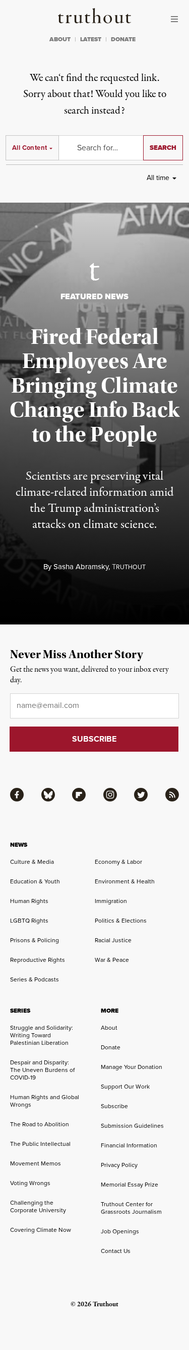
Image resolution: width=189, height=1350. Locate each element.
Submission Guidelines (132, 1125)
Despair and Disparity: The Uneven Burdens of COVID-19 (42, 1070)
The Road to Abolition (39, 1124)
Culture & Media (32, 861)
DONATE (123, 39)
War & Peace (112, 959)
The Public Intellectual (40, 1143)
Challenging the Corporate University (38, 1206)
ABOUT (60, 39)
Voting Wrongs (30, 1183)
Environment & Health (125, 881)
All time (158, 177)
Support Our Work (125, 1086)
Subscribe (114, 1106)
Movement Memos (35, 1163)
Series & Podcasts (34, 979)
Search (163, 147)
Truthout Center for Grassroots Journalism (131, 1208)
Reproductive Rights (37, 959)
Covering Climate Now (40, 1229)
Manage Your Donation (131, 1066)
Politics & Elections (121, 920)
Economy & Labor (118, 861)
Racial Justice (113, 940)
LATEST (90, 39)
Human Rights (29, 901)
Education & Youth (35, 881)
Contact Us (116, 1250)
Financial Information (129, 1145)
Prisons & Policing (34, 940)
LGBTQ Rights (29, 920)
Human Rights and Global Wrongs (44, 1101)
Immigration (111, 901)
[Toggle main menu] (177, 19)
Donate (110, 1047)
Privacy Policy (119, 1164)
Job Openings (120, 1231)
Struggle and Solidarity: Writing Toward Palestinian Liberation (41, 1035)
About (109, 1027)
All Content (29, 147)
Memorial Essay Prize (129, 1184)
